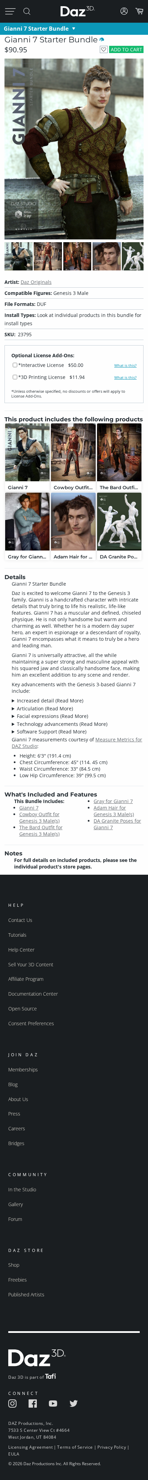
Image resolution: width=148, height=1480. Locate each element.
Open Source (22, 1008)
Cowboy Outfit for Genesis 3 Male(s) (39, 817)
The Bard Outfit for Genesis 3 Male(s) (41, 830)
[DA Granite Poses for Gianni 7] (119, 522)
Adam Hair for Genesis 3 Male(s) (114, 811)
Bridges (16, 1143)
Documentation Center (33, 993)
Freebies (17, 1279)
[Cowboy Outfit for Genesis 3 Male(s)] (73, 452)
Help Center (21, 949)
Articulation (45, 708)
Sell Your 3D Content (30, 964)
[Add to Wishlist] (104, 49)
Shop (13, 1265)
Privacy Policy (111, 1447)
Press (14, 1113)
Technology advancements (62, 724)
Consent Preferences (31, 1023)
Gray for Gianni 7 (113, 801)
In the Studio (22, 1189)
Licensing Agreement (30, 1447)
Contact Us (20, 920)
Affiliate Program (25, 979)
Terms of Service (75, 1447)
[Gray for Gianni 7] (27, 522)
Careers (16, 1128)
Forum (15, 1219)
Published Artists (26, 1294)
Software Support (51, 731)
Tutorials (17, 935)
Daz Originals (36, 282)
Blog (13, 1084)
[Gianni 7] (27, 452)
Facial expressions (52, 716)
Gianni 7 (29, 807)
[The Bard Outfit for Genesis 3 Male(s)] (119, 452)
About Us (18, 1099)
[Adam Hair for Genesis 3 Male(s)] (73, 522)
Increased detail (50, 700)
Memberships (23, 1069)
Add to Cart (126, 49)
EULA (13, 1454)
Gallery (15, 1204)
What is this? (125, 365)
